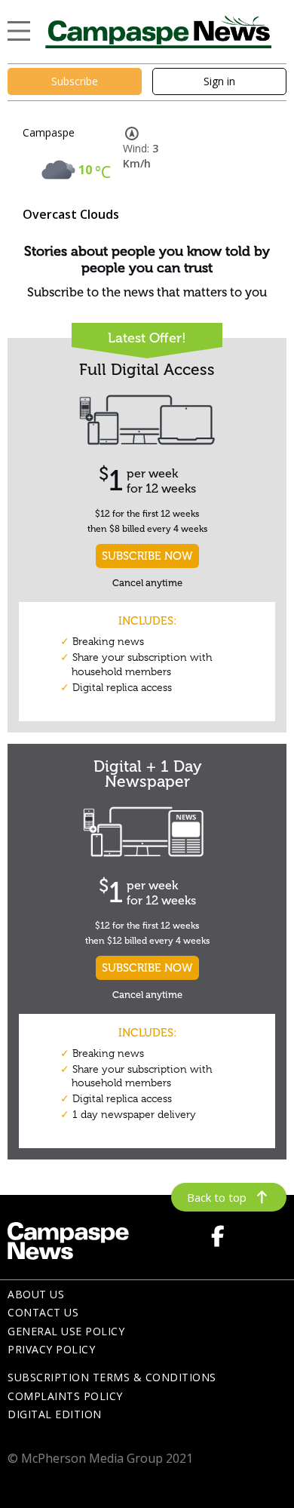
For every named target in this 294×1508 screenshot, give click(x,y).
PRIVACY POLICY (51, 1349)
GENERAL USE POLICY (66, 1331)
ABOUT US (36, 1294)
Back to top (217, 1197)
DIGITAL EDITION (55, 1414)
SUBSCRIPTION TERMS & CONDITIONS (112, 1377)
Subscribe (74, 81)
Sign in (219, 81)
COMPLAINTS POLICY (65, 1396)
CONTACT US (43, 1312)
